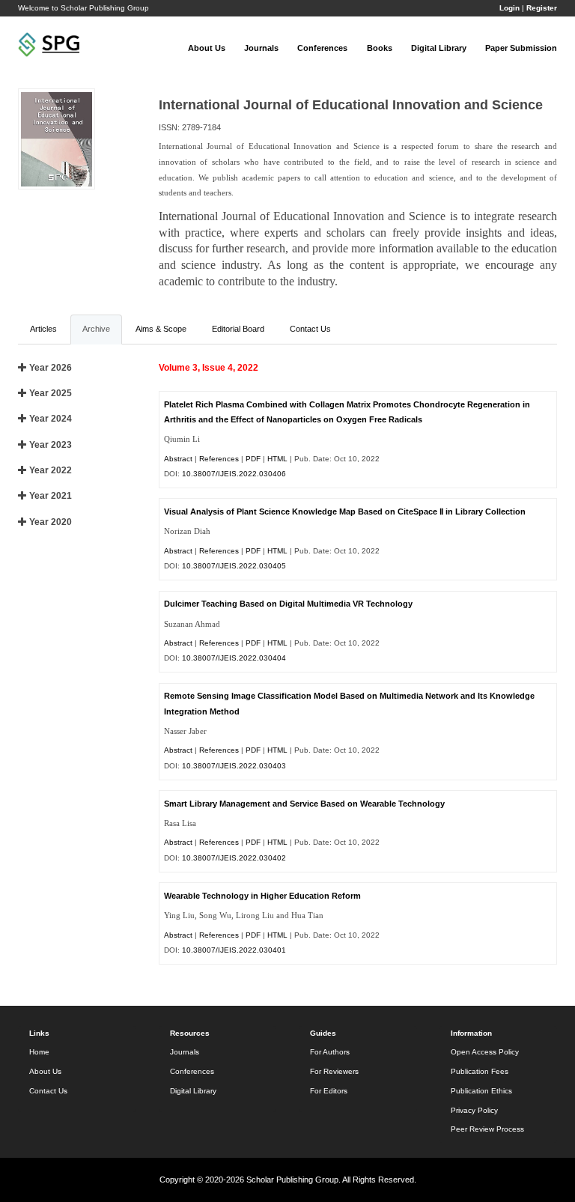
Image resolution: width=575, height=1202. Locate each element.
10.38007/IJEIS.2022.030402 (234, 858)
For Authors (330, 1052)
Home (39, 1052)
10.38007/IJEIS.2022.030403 (234, 766)
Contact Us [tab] (310, 328)
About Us (206, 47)
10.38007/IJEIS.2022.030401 (234, 950)
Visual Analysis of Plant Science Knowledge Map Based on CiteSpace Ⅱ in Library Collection (345, 511)
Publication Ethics (481, 1091)
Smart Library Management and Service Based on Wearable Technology (304, 803)
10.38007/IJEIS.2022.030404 (234, 658)
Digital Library (438, 47)
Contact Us (48, 1091)
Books (379, 47)
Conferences (322, 47)
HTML (277, 459)
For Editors (328, 1091)
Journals (261, 47)
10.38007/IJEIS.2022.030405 (234, 566)
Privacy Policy (474, 1110)
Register (541, 8)
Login (509, 8)
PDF (253, 459)
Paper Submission (521, 47)
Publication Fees (479, 1071)
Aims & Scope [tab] (161, 328)
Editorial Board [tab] (238, 328)
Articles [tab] (43, 328)
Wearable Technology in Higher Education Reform (262, 895)
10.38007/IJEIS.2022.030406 (234, 474)
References (219, 459)
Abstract (178, 459)
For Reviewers (334, 1071)
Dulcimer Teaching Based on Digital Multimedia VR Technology (288, 603)
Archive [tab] (96, 328)
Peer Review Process (487, 1129)
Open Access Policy (485, 1052)
